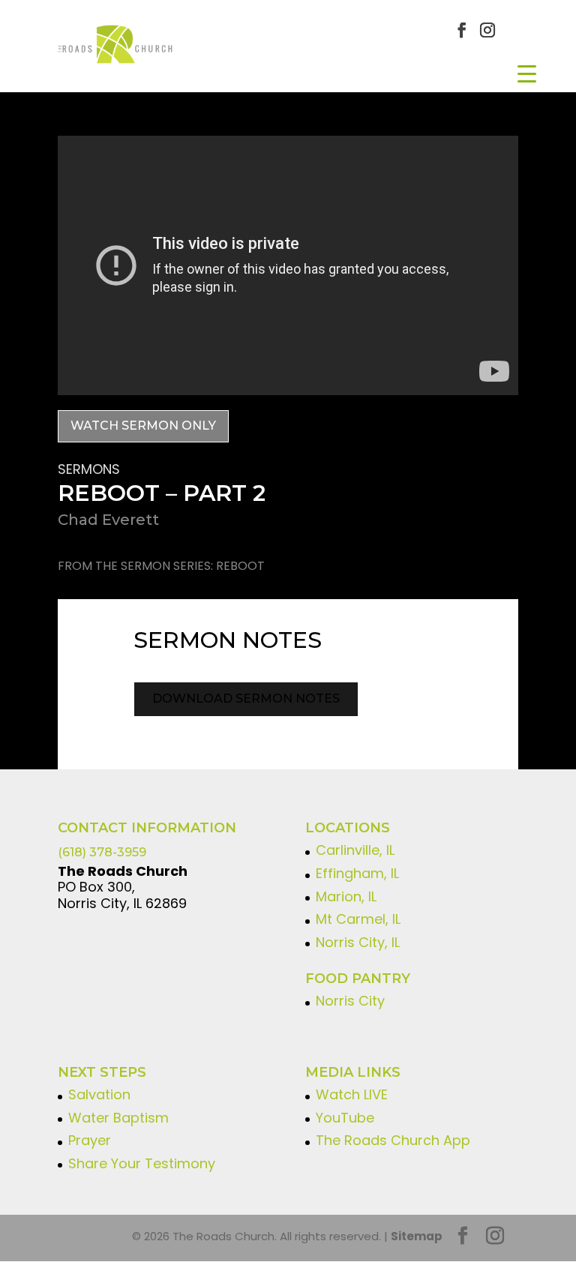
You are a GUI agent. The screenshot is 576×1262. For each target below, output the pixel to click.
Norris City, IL (358, 942)
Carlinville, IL (355, 850)
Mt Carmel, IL (358, 919)
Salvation (99, 1094)
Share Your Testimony (141, 1163)
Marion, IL (346, 896)
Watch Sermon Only (143, 425)
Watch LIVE (352, 1094)
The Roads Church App (393, 1140)
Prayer (89, 1140)
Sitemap (416, 1236)
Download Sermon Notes (246, 698)
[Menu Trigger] (527, 73)
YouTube (345, 1117)
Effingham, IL (357, 873)
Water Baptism (118, 1117)
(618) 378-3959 (102, 852)
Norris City (350, 1000)
